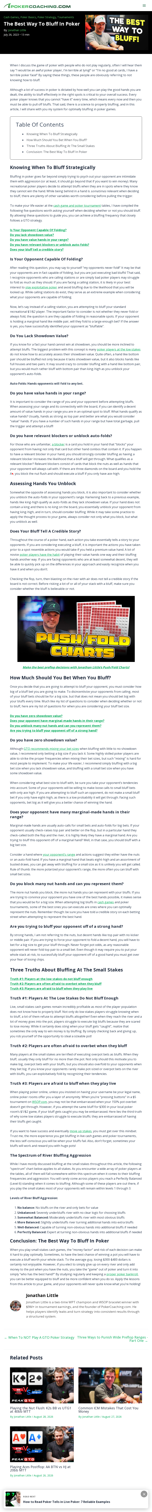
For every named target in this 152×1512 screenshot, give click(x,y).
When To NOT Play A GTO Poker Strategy (39, 1337)
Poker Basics (28, 17)
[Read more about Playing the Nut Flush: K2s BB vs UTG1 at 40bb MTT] (42, 1385)
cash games (106, 902)
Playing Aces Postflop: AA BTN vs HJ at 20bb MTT (40, 1468)
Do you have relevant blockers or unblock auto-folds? (49, 245)
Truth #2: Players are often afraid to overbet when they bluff (55, 984)
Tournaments (65, 17)
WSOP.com (39, 1102)
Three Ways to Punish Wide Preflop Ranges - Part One (112, 1339)
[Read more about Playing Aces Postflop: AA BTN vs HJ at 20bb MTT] (42, 1444)
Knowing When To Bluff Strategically (52, 134)
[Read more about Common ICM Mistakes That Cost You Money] (110, 1385)
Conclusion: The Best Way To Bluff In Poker (57, 152)
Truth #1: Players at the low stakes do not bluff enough (51, 979)
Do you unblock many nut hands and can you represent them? (55, 726)
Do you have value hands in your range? (39, 240)
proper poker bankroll (122, 1274)
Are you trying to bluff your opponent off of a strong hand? (54, 730)
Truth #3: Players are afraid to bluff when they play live (51, 988)
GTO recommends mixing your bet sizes (51, 749)
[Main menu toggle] (144, 5)
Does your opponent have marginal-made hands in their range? (57, 721)
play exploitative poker (41, 287)
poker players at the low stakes (119, 349)
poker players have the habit (40, 555)
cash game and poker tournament (77, 206)
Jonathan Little (17, 30)
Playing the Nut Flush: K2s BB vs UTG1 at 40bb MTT (40, 1410)
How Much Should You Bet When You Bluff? (57, 140)
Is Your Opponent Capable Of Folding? (38, 230)
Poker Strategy (46, 17)
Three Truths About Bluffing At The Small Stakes (61, 146)
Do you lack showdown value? (32, 235)
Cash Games (11, 17)
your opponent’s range (59, 854)
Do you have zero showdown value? (36, 716)
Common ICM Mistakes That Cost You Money (108, 1410)
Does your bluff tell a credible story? (37, 249)
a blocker (58, 444)
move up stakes (81, 1131)
